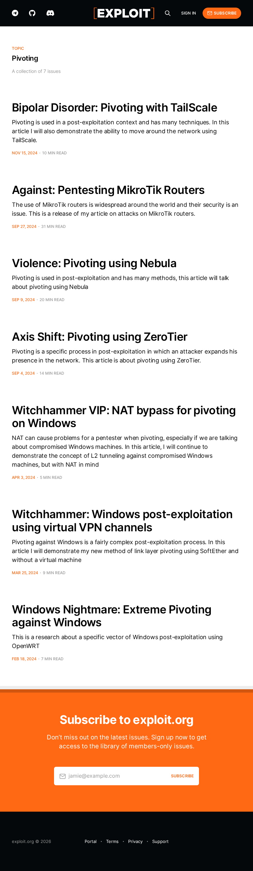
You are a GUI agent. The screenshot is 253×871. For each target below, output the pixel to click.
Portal (91, 841)
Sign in (188, 13)
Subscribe (225, 13)
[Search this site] (168, 13)
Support (160, 841)
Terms (112, 841)
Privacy (135, 841)
